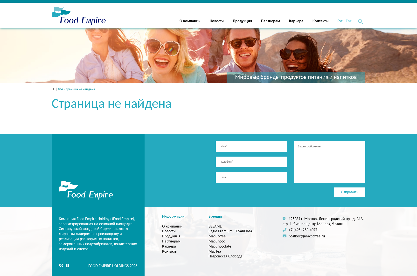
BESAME (215, 226)
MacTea (214, 252)
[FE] (79, 17)
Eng (349, 21)
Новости (217, 21)
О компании (190, 21)
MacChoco (216, 241)
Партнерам (270, 21)
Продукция (242, 21)
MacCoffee (217, 236)
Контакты (320, 21)
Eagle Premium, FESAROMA (230, 231)
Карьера (296, 21)
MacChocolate (219, 246)
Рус (340, 21)
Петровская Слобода (225, 256)
